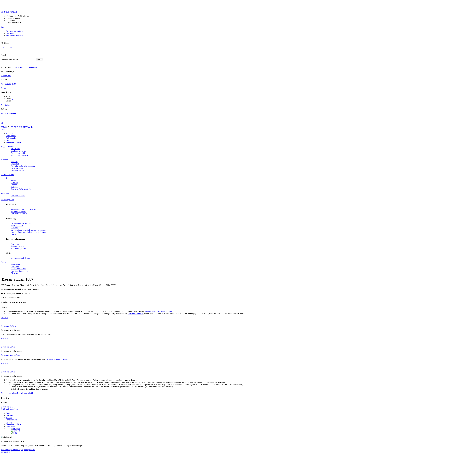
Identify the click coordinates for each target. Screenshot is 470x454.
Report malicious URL (19, 155)
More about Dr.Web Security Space (158, 311)
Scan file (14, 162)
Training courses (17, 246)
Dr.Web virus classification (21, 223)
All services (15, 149)
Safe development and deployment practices (18, 450)
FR (15, 127)
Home (8, 413)
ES (12, 127)
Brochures (15, 244)
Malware (14, 228)
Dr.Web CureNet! (17, 170)
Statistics (14, 187)
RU (2, 127)
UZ (25, 127)
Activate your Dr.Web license (18, 16)
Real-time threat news (19, 271)
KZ (22, 127)
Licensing (14, 183)
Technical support (13, 18)
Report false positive (19, 153)
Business (9, 415)
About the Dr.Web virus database (23, 209)
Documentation (12, 20)
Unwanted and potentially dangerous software (28, 230)
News (8, 140)
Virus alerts (15, 266)
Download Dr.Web (14, 23)
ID (32, 127)
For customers (11, 420)
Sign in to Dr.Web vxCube (21, 189)
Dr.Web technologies (19, 214)
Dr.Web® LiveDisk (135, 313)
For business (11, 136)
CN (6, 127)
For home (9, 133)
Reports (14, 185)
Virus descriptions (18, 196)
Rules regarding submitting (26, 67)
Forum (3, 88)
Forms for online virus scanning (23, 166)
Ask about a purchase (14, 35)
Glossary (14, 234)
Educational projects (18, 248)
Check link (15, 164)
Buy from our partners (14, 31)
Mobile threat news (18, 269)
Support (9, 418)
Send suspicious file (18, 151)
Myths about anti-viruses (20, 258)
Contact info (10, 426)
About (13, 180)
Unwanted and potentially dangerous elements (28, 232)
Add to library (8, 47)
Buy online (10, 33)
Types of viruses (17, 225)
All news (14, 273)
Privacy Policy (6, 452)
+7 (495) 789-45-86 (8, 84)
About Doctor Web (13, 142)
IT (18, 127)
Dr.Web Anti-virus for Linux (57, 359)
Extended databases (18, 212)
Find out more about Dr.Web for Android (17, 393)
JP (20, 127)
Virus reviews (16, 264)
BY (29, 127)
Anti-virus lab (11, 138)
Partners (9, 422)
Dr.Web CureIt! (17, 168)
